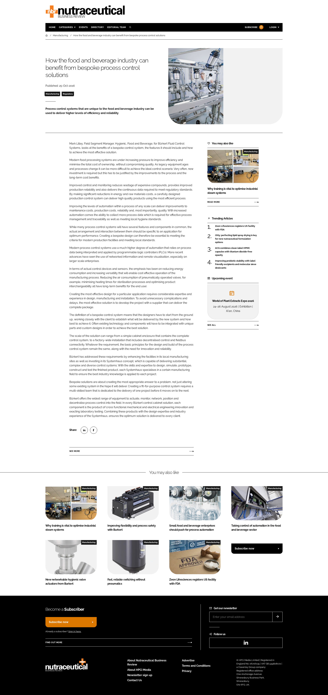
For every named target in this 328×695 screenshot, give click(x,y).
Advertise (188, 660)
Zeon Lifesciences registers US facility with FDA (237, 227)
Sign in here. (74, 631)
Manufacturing (52, 94)
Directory (97, 27)
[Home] (46, 35)
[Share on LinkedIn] (84, 430)
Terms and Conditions (196, 665)
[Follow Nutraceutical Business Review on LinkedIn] (246, 643)
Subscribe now (244, 548)
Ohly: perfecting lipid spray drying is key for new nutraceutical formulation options (237, 239)
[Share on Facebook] (93, 430)
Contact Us (134, 680)
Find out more (53, 642)
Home (52, 27)
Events (83, 27)
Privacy (187, 671)
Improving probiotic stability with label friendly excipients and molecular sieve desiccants (237, 264)
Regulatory (68, 94)
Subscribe (251, 27)
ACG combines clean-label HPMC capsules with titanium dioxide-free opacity (237, 251)
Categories (66, 27)
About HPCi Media (139, 669)
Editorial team (116, 27)
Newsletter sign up (139, 675)
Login (272, 27)
